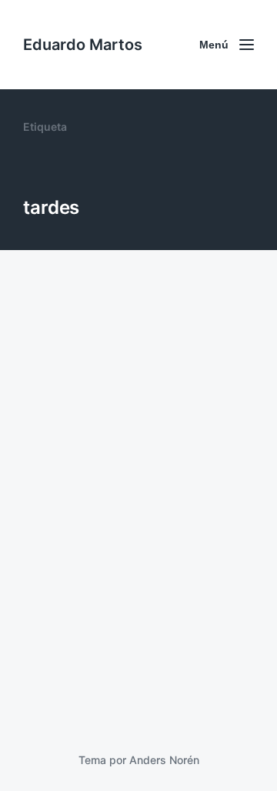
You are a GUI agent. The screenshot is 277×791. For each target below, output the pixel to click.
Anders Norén (164, 759)
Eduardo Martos (82, 44)
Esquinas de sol (95, 645)
